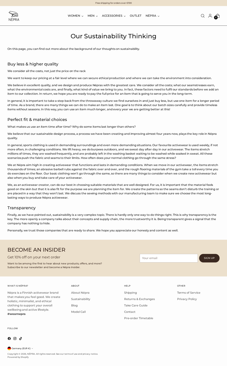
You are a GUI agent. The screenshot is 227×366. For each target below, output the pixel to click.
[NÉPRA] (13, 16)
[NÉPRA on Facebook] (9, 339)
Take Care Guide (136, 305)
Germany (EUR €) (21, 348)
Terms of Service (189, 292)
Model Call (78, 312)
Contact (129, 312)
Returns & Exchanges (139, 299)
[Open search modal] (202, 15)
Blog (74, 305)
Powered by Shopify (18, 357)
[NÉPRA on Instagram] (15, 339)
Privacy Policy (187, 299)
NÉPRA (31, 354)
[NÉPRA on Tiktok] (21, 339)
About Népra (80, 292)
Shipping (130, 292)
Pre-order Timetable (138, 318)
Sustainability (80, 299)
